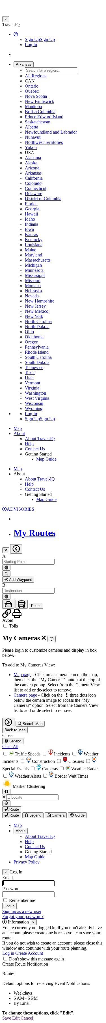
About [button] (19, 433)
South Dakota (37, 362)
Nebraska (33, 290)
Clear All (10, 746)
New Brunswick (39, 101)
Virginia (32, 388)
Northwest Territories (44, 142)
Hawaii (31, 214)
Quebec (32, 91)
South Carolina (38, 357)
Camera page (25, 695)
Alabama (33, 157)
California (34, 178)
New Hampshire (39, 301)
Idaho (30, 219)
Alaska (31, 162)
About (20, 831)
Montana (33, 285)
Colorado (33, 183)
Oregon (31, 341)
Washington (35, 393)
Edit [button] (16, 1018)
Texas (30, 372)
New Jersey (35, 306)
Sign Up (40, 39)
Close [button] (7, 735)
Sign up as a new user (21, 911)
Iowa (29, 229)
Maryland (33, 254)
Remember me (22, 900)
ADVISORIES (20, 509)
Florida (31, 203)
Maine (30, 249)
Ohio (29, 331)
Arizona (32, 167)
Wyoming (33, 408)
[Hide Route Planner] (16, 549)
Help (29, 443)
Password (11, 888)
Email (7, 877)
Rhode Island (37, 352)
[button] (16, 34)
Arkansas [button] (23, 64)
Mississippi (35, 275)
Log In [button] (31, 44)
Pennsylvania (37, 347)
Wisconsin (34, 403)
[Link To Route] (7, 615)
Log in (8, 953)
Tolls (13, 626)
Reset (36, 606)
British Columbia (40, 111)
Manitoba (33, 106)
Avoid (7, 620)
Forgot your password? (23, 916)
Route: (8, 973)
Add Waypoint (20, 579)
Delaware (33, 193)
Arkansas (33, 173)
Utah (29, 377)
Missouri (32, 280)
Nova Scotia (36, 96)
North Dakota (37, 326)
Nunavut (32, 137)
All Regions (35, 75)
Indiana (31, 224)
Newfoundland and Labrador (51, 132)
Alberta (31, 127)
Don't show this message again (36, 958)
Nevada (32, 295)
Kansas (31, 234)
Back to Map (15, 730)
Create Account (29, 953)
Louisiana (33, 244)
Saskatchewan (37, 121)
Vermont (32, 382)
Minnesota (34, 270)
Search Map (31, 724)
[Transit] (22, 604)
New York (34, 316)
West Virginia (37, 398)
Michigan (33, 265)
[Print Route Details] (16, 615)
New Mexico (36, 311)
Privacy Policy (27, 862)
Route (13, 809)
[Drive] (8, 604)
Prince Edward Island (44, 116)
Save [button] (6, 1018)
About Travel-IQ (40, 438)
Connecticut (35, 188)
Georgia (32, 208)
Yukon (31, 147)
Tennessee (34, 367)
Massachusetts (37, 260)
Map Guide (46, 459)
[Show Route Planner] (8, 722)
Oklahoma (34, 336)
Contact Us (35, 448)
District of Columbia (43, 198)
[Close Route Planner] (5, 550)
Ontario (31, 86)
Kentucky (33, 239)
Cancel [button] (27, 1018)
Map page (22, 674)
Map (18, 428)
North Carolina (38, 321)
